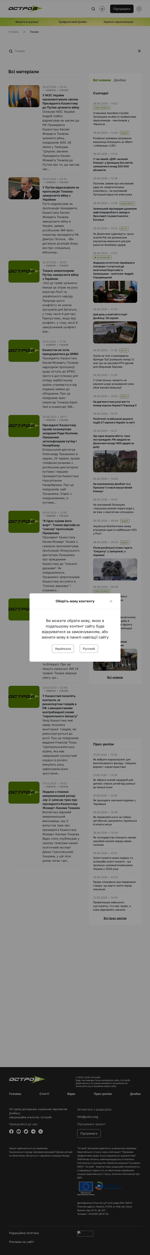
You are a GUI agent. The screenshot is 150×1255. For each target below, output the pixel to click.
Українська (63, 648)
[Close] (111, 601)
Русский (89, 648)
